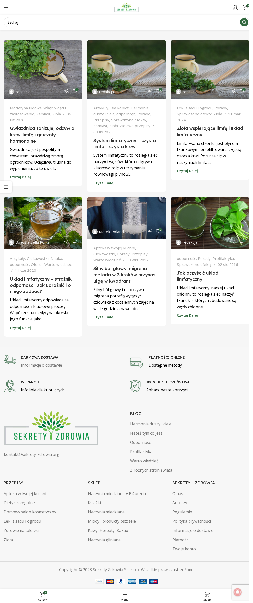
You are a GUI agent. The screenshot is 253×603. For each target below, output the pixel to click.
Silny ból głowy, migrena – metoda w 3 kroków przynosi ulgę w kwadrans (124, 275)
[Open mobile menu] (6, 7)
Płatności (180, 539)
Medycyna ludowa (26, 107)
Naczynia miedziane (106, 512)
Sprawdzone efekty (128, 119)
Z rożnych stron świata (151, 470)
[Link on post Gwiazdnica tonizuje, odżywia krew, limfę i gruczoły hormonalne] (43, 69)
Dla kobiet (119, 107)
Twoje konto (184, 549)
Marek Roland (111, 231)
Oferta (36, 264)
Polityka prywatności (191, 521)
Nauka (56, 258)
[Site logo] (126, 7)
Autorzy (179, 502)
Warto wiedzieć (58, 264)
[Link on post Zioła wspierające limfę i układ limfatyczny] (210, 69)
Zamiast (43, 113)
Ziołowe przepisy (135, 125)
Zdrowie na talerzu (21, 530)
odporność (125, 113)
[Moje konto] (235, 7)
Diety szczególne (19, 502)
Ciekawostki (38, 258)
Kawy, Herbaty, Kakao (108, 530)
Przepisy (101, 119)
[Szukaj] (244, 22)
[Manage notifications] (238, 592)
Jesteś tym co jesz (146, 433)
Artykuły (100, 107)
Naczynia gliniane (104, 539)
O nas (177, 493)
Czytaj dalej (20, 177)
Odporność (140, 442)
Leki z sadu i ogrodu (194, 107)
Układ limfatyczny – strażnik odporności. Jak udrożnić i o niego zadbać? (41, 285)
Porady (143, 113)
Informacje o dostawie (192, 530)
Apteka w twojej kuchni (114, 247)
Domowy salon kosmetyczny (30, 512)
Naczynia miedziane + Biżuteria (117, 493)
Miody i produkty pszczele (112, 521)
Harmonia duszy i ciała (150, 424)
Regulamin (182, 512)
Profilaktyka (223, 258)
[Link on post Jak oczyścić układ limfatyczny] (210, 223)
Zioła (56, 113)
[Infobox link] (64, 362)
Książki (94, 502)
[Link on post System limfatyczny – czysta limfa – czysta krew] (126, 69)
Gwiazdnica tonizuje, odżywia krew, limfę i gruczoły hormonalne (42, 134)
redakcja (22, 91)
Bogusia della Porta (32, 242)
